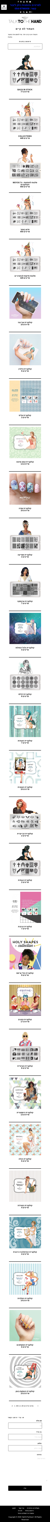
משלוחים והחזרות (33, 1508)
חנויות (20, 1511)
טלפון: (40, 1443)
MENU (4, 8)
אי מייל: (39, 1432)
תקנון (14, 1508)
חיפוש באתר (29, 1511)
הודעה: (39, 1454)
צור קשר (21, 1508)
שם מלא (39, 1421)
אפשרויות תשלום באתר (26, 1513)
